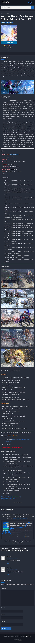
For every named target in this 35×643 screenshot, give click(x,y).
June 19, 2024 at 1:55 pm (12, 558)
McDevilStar (28, 636)
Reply (8, 563)
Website (3, 621)
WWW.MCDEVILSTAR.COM (20, 518)
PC (5, 13)
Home (2, 13)
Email (2, 614)
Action (8, 13)
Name (3, 608)
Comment (4, 588)
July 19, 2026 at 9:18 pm (12, 569)
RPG (11, 22)
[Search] (32, 7)
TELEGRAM (10, 43)
